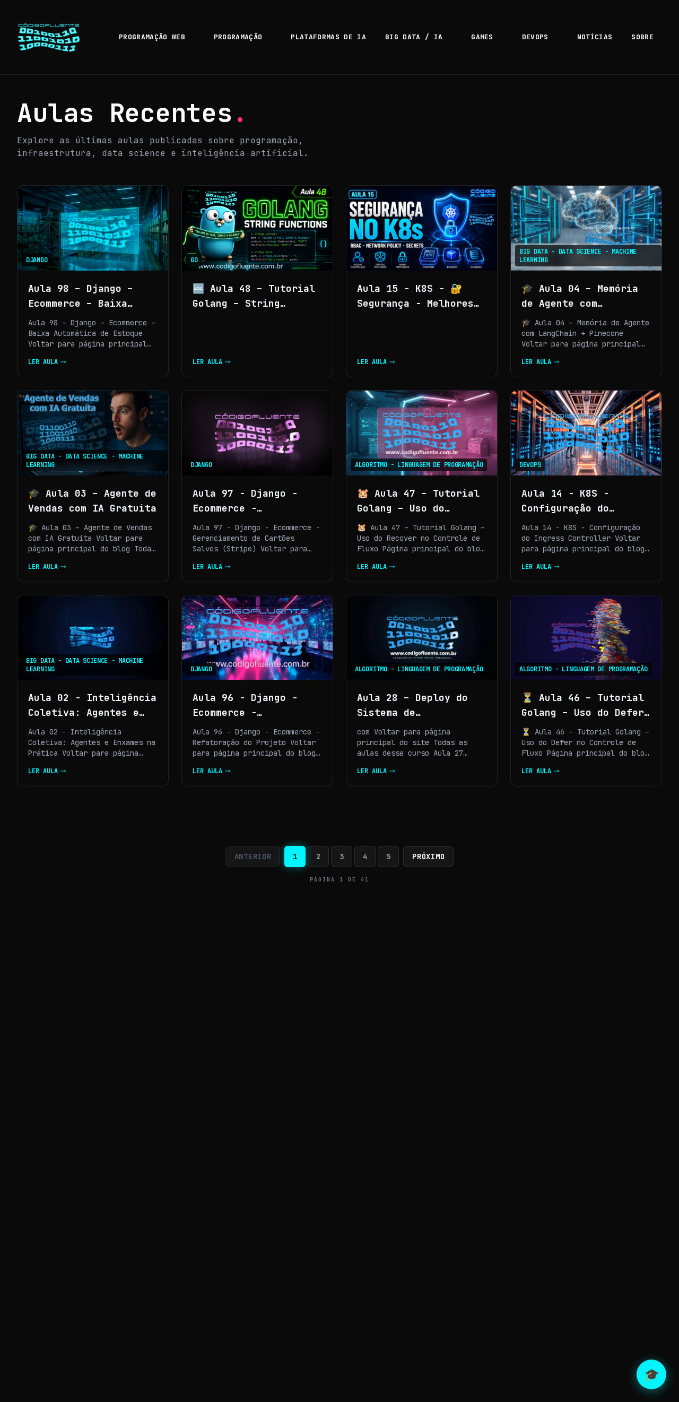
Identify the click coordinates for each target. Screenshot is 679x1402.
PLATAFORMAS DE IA (328, 36)
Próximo (428, 856)
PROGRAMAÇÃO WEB (152, 36)
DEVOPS (535, 36)
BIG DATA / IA (413, 36)
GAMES (482, 36)
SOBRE (642, 36)
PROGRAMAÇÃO (238, 36)
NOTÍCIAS (595, 36)
